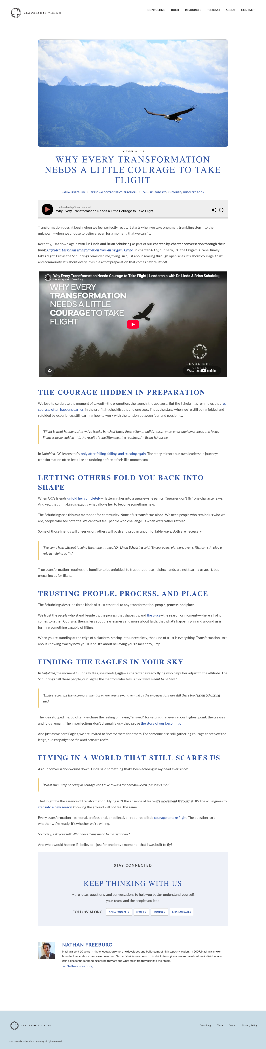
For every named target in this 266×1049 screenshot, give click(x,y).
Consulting (156, 9)
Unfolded (174, 192)
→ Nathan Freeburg (77, 966)
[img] (221, 210)
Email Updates (181, 911)
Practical (130, 192)
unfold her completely (84, 498)
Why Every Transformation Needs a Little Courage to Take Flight (133, 169)
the (153, 615)
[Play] (48, 209)
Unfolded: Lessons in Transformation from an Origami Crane (90, 250)
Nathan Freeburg (73, 192)
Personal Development (106, 192)
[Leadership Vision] (36, 17)
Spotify (141, 911)
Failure (148, 192)
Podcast (213, 9)
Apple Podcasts (119, 911)
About (231, 9)
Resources (193, 9)
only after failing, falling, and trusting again (113, 454)
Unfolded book (193, 192)
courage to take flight (170, 817)
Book (175, 9)
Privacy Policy (249, 1025)
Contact (248, 9)
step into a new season (55, 807)
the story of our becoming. (161, 723)
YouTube (159, 911)
